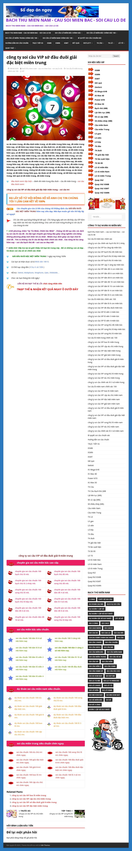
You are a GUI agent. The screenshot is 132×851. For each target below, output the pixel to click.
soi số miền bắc (95, 700)
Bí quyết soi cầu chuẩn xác (90, 38)
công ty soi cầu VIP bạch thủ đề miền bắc (105, 252)
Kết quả (75, 43)
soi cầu (120, 637)
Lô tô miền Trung (103, 176)
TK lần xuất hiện (102, 159)
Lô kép (98, 142)
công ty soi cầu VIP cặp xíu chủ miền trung (31, 799)
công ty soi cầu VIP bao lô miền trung (29, 795)
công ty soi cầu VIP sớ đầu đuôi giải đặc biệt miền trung (106, 367)
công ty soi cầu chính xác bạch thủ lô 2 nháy (106, 243)
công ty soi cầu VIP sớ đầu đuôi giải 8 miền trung (34, 802)
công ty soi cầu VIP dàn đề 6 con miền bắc (105, 273)
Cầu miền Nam (101, 125)
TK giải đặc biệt (102, 155)
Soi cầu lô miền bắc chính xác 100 (101, 33)
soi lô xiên (93, 690)
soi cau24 (108, 628)
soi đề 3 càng (94, 705)
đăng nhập (18, 837)
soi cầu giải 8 (94, 647)
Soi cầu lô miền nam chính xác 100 (57, 38)
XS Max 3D (99, 104)
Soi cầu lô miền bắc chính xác (68, 33)
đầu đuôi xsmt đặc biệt (21, 181)
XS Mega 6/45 (101, 91)
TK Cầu (99, 43)
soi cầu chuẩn (111, 642)
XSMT (66, 43)
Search (116, 56)
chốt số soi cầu (105, 599)
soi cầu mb (108, 647)
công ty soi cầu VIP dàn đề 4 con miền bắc (105, 269)
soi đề (108, 700)
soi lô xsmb (107, 690)
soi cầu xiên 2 (95, 666)
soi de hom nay (95, 676)
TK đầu (98, 146)
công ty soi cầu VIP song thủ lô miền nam (105, 422)
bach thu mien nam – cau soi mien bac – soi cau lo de (28, 33)
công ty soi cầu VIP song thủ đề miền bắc (105, 325)
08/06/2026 (14, 68)
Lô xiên (98, 138)
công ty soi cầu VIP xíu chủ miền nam (103, 426)
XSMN (57, 43)
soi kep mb (110, 676)
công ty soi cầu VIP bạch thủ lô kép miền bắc (106, 256)
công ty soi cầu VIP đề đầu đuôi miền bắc (105, 308)
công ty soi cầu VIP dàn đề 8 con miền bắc (105, 277)
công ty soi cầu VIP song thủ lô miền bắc (105, 333)
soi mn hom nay (113, 695)
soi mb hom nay (96, 695)
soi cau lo (105, 633)
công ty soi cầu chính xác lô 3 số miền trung (106, 382)
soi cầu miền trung (97, 657)
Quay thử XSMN (102, 192)
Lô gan (98, 133)
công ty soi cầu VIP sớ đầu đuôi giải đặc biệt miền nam (106, 416)
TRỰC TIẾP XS (37, 43)
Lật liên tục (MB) (102, 112)
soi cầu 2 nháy (95, 642)
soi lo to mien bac (111, 681)
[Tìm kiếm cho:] (107, 217)
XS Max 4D (99, 95)
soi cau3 (105, 623)
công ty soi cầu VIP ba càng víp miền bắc (105, 247)
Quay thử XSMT (102, 188)
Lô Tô (120, 43)
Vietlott (87, 43)
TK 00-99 (99, 163)
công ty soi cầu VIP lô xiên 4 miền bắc (103, 320)
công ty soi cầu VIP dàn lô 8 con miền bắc (105, 303)
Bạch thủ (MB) (101, 108)
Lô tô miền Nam (102, 171)
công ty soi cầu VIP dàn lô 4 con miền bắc (105, 290)
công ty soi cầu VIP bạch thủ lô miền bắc (105, 260)
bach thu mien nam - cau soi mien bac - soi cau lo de (42, 68)
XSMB (49, 43)
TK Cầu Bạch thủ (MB (97, 491)
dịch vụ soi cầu (113, 604)
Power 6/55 (100, 100)
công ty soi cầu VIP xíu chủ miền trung (104, 378)
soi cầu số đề (115, 657)
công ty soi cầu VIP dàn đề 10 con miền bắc (106, 282)
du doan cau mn (96, 604)
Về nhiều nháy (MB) (103, 121)
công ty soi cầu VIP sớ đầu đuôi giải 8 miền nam (106, 409)
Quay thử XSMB (102, 184)
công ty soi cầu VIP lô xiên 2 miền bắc (103, 312)
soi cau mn (118, 633)
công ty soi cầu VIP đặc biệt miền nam (104, 399)
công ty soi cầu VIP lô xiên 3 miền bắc (103, 316)
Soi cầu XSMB (110, 666)
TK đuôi (98, 150)
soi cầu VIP (93, 661)
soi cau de (93, 633)
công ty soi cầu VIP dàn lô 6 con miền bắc (105, 295)
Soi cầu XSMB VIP (96, 671)
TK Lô (110, 43)
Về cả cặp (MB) (101, 117)
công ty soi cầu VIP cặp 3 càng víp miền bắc (106, 265)
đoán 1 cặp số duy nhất (99, 709)
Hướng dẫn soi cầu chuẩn (16, 43)
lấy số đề (119, 618)
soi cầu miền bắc (96, 652)
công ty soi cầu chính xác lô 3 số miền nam (106, 431)
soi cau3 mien (95, 628)
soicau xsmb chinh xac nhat (101, 637)
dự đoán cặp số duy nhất (100, 618)
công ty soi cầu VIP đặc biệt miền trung (30, 806)
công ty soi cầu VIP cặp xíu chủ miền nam (105, 395)
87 (23, 71)
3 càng (92, 599)
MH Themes (45, 845)
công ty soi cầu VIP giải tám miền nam (104, 404)
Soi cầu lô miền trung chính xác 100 (21, 38)
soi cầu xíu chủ (113, 671)
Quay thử (9, 48)
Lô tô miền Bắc (101, 167)
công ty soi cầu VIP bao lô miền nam (103, 391)
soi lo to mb (94, 681)
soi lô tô (108, 685)
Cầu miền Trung (102, 129)
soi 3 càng (93, 623)
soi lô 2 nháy (95, 685)
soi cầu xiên (107, 661)
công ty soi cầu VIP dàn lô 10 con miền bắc (106, 286)
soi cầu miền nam (114, 652)
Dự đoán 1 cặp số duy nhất (101, 614)
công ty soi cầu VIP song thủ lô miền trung (105, 373)
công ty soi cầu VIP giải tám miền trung (104, 355)
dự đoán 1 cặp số (96, 609)
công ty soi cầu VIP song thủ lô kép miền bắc (106, 329)
